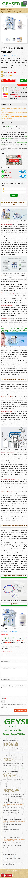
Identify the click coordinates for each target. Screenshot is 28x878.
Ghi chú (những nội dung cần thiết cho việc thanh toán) (13, 686)
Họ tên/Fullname (5, 655)
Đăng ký (14, 195)
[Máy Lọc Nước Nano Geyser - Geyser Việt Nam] (14, 3)
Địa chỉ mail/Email (5, 679)
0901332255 (8, 875)
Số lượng (3, 698)
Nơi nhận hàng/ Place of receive (8, 668)
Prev (3, 25)
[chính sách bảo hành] (21, 80)
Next (24, 25)
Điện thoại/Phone (5, 661)
